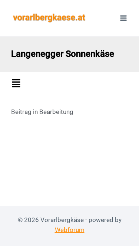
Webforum (70, 229)
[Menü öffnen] (123, 18)
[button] (71, 84)
